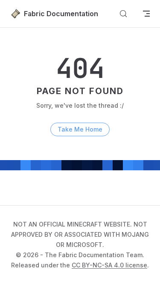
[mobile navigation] (146, 13)
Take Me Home (80, 129)
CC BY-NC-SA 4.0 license (109, 265)
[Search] (123, 13)
